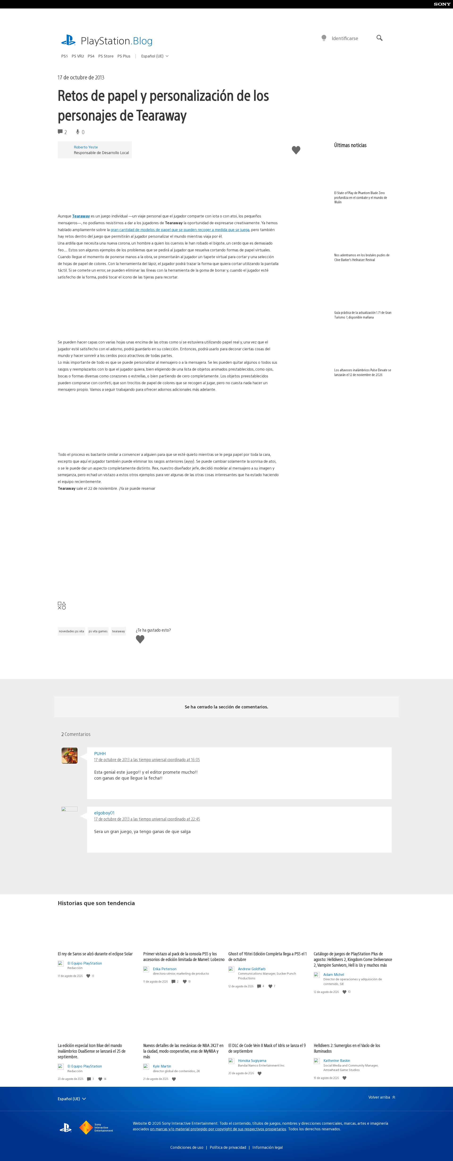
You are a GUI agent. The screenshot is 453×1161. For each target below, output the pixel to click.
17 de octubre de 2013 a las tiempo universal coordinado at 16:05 (147, 759)
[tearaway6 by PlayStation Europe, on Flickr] (94, 438)
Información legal (267, 1147)
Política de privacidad (228, 1147)
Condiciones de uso (186, 1147)
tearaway (118, 631)
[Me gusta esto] (88, 976)
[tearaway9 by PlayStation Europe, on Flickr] (166, 438)
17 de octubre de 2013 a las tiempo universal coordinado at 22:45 (147, 819)
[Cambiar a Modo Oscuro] (324, 38)
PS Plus (123, 55)
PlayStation (117, 40)
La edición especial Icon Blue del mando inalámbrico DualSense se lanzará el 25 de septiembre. (92, 1050)
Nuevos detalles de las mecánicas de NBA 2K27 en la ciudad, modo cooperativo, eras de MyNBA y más (183, 1050)
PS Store (106, 55)
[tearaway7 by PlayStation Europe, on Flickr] (94, 325)
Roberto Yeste (86, 147)
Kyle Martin (162, 1066)
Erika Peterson (164, 968)
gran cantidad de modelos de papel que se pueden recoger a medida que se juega (180, 229)
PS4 (91, 55)
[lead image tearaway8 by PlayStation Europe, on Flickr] (94, 199)
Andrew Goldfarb (252, 968)
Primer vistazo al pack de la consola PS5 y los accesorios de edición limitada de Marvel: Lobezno (184, 956)
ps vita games (98, 631)
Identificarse (345, 38)
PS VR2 (78, 55)
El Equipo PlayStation (84, 963)
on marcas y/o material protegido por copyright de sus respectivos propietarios (218, 1128)
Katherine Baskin (336, 1060)
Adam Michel (333, 974)
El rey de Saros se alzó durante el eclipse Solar (95, 953)
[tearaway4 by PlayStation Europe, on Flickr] (94, 585)
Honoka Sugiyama (252, 1060)
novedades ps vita (71, 631)
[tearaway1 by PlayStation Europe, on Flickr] (94, 537)
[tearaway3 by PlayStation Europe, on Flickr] (166, 585)
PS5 (64, 55)
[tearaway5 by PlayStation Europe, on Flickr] (166, 325)
